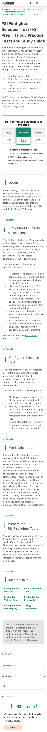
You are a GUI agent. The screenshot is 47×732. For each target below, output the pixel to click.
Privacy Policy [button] (14, 721)
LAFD (14, 209)
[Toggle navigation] (44, 3)
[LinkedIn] (27, 706)
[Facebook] (11, 706)
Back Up (10, 219)
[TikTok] (36, 706)
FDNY (39, 206)
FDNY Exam (31, 335)
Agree (13, 727)
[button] (30, 3)
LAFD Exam (13, 338)
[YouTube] (19, 706)
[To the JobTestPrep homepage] (8, 3)
